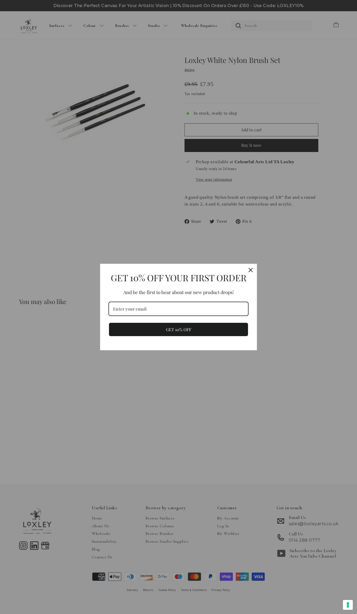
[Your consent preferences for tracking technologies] (348, 605)
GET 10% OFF (178, 329)
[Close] (250, 270)
